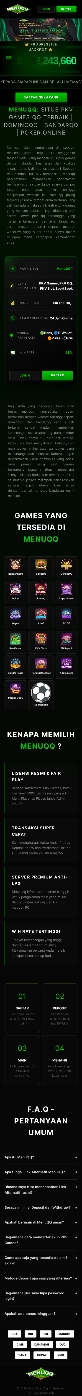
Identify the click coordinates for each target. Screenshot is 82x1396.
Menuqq (13, 147)
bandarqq (56, 490)
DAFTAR (57, 375)
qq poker (56, 448)
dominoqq (15, 422)
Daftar (66, 9)
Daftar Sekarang (41, 97)
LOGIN (25, 375)
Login (46, 9)
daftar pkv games (61, 205)
